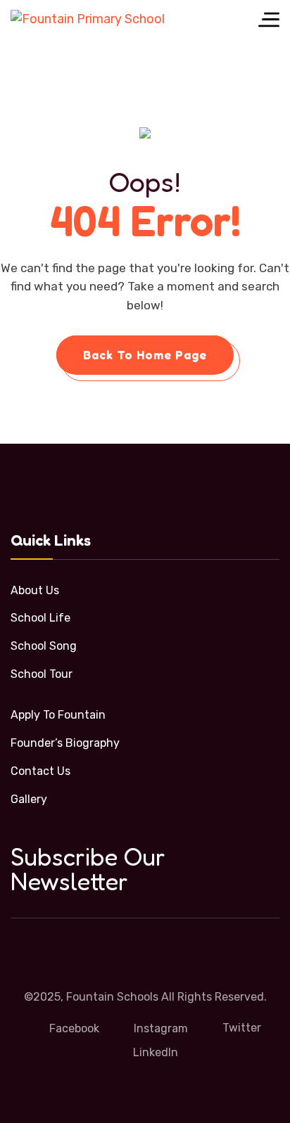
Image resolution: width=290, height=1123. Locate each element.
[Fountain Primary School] (88, 19)
